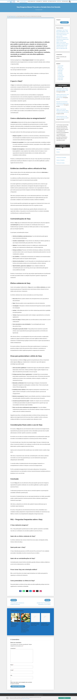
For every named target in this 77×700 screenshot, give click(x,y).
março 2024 (60, 75)
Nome (12, 664)
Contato (58, 152)
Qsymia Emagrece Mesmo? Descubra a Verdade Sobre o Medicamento (14, 625)
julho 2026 (60, 67)
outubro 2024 (61, 68)
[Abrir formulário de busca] (70, 1)
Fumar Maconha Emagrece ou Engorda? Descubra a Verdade (45, 624)
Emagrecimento (13, 16)
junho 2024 (60, 70)
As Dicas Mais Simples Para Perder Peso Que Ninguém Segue (35, 624)
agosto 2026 (60, 65)
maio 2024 (60, 72)
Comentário (13, 648)
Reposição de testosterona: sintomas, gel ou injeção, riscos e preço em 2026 (62, 39)
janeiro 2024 (60, 78)
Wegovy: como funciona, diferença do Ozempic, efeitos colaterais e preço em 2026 (62, 44)
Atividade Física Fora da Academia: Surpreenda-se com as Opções (44, 603)
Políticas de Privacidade (61, 157)
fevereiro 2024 (61, 76)
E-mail (12, 670)
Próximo (47, 600)
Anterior (13, 600)
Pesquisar (58, 19)
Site (11, 675)
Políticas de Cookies (60, 162)
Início (8, 16)
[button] (69, 1)
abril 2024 (60, 73)
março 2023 (60, 79)
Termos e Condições (60, 160)
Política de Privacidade (25, 698)
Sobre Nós (58, 149)
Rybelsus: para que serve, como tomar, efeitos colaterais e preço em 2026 (62, 35)
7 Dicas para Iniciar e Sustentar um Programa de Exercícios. (17, 603)
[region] (30, 29)
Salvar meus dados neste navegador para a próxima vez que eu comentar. (21, 683)
